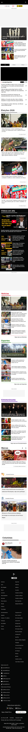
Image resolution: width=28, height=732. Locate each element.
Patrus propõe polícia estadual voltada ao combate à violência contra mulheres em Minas (14, 177)
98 (5, 64)
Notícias (5, 293)
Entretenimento (8, 400)
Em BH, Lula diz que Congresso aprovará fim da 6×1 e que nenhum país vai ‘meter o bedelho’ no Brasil (14, 202)
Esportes (5, 340)
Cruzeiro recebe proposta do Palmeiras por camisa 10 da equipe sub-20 (17, 361)
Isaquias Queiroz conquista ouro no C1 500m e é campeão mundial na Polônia (19, 373)
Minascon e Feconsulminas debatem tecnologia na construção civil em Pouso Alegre (12, 515)
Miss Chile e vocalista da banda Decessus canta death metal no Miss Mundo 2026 (18, 432)
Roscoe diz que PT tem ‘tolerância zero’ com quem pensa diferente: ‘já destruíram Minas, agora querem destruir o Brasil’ (13, 154)
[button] (25, 2)
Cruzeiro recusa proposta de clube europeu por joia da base (18, 379)
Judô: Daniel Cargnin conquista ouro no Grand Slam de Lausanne (18, 367)
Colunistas (7, 538)
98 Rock (23, 64)
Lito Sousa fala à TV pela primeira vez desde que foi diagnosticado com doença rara (18, 320)
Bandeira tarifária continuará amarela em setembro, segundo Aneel (18, 326)
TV (22, 82)
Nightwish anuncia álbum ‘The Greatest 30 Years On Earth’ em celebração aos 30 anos (13, 414)
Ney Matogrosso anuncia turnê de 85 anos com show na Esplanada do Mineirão (18, 438)
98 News (14, 64)
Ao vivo (8, 6)
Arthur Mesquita (8, 542)
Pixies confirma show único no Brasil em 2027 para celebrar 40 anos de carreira (18, 426)
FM (26, 82)
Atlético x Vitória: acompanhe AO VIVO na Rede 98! (13, 355)
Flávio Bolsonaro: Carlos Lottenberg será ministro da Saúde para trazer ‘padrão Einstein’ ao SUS (13, 130)
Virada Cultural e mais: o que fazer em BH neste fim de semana (19, 420)
